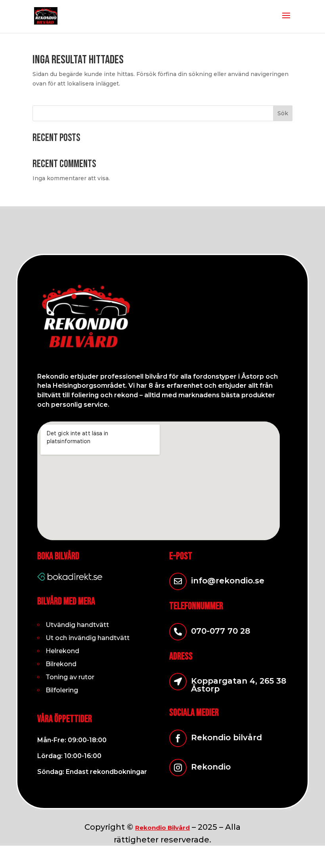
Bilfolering (62, 690)
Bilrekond (61, 664)
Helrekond (62, 651)
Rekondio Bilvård (162, 827)
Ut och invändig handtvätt (88, 638)
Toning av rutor (70, 677)
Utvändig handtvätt (77, 625)
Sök (282, 113)
